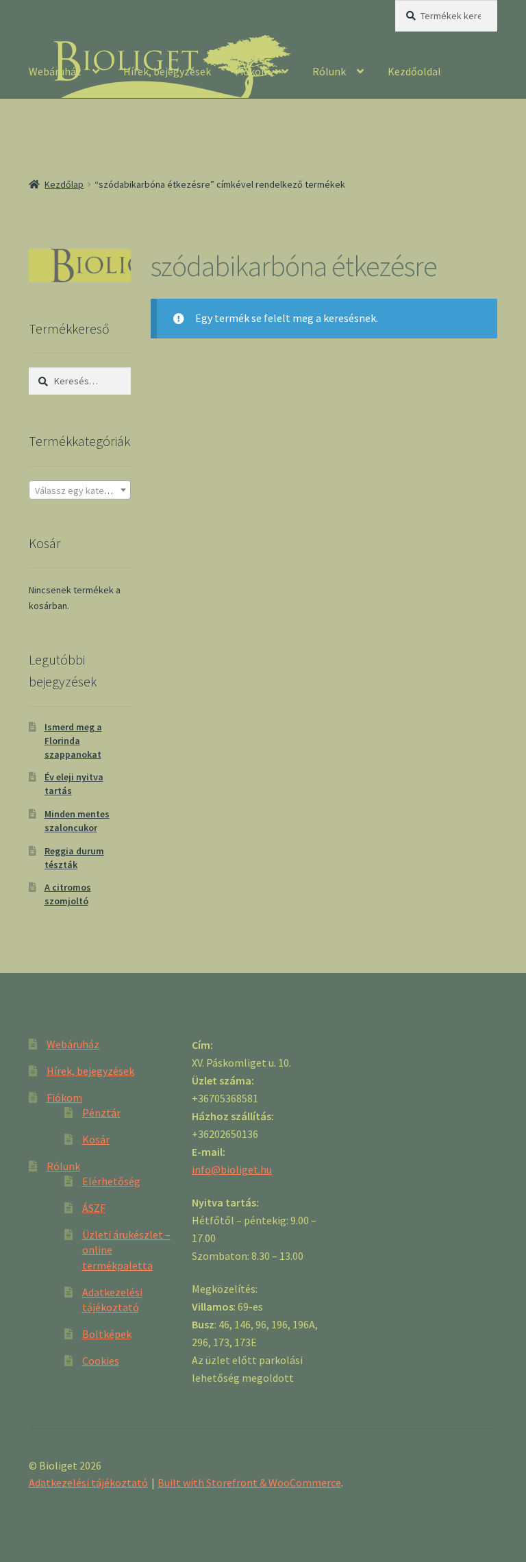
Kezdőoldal (414, 71)
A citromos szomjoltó (68, 894)
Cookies (100, 1360)
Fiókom (253, 71)
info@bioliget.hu (232, 1169)
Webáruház (55, 71)
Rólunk (329, 71)
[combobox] (80, 489)
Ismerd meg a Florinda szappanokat (73, 740)
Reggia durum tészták (74, 858)
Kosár (96, 1139)
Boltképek (107, 1334)
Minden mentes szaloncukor (77, 821)
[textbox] (79, 490)
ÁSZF (93, 1208)
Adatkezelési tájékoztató (88, 1482)
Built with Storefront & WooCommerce (249, 1482)
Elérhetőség (111, 1181)
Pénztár (101, 1112)
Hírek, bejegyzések (167, 71)
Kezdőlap (64, 184)
